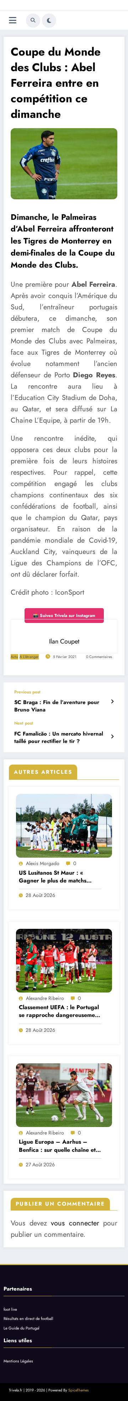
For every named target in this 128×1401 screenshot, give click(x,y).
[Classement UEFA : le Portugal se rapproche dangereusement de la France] (64, 961)
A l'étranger (29, 656)
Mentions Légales (18, 1361)
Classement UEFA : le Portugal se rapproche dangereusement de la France (59, 1011)
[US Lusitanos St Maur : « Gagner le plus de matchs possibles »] (64, 826)
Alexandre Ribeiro (45, 998)
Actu (14, 656)
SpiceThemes (78, 1390)
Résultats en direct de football (28, 1318)
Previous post (27, 692)
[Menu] (13, 20)
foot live (10, 1309)
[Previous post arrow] (112, 701)
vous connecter (75, 1223)
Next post (23, 723)
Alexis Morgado (42, 863)
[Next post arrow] (112, 736)
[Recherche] (33, 20)
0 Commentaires (99, 656)
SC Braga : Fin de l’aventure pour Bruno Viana (56, 706)
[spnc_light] (49, 20)
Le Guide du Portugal (21, 1328)
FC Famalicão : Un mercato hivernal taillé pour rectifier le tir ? (58, 737)
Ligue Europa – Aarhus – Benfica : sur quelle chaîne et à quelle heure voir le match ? (60, 1146)
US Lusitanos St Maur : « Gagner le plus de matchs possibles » (52, 877)
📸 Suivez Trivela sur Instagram (64, 615)
